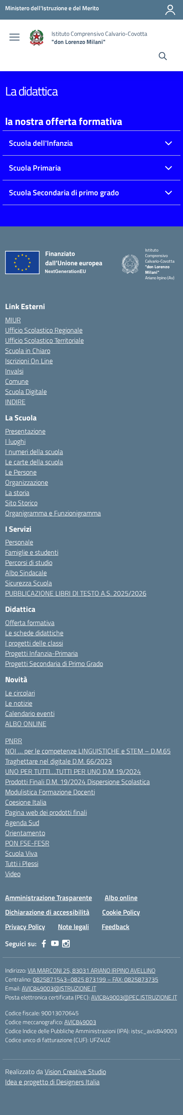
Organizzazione (26, 482)
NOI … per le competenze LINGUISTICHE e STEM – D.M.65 (88, 751)
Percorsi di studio (28, 562)
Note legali (73, 926)
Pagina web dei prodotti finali (46, 812)
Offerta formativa (29, 622)
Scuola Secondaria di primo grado (64, 192)
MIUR (13, 320)
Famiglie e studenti (31, 552)
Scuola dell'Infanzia (41, 143)
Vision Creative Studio (75, 1071)
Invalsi (14, 371)
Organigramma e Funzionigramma (53, 513)
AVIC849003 (80, 1021)
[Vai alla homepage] (36, 37)
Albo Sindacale (26, 573)
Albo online (121, 897)
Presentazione (25, 431)
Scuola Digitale (26, 391)
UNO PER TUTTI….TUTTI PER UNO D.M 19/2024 (73, 771)
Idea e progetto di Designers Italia (52, 1082)
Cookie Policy (121, 912)
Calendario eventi (29, 713)
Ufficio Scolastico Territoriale (44, 340)
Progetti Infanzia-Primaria (41, 653)
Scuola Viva (21, 853)
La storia (17, 492)
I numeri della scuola (34, 451)
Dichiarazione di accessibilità (47, 912)
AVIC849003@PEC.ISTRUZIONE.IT (134, 997)
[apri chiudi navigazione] (14, 38)
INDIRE (15, 402)
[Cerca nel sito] (162, 57)
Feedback (115, 926)
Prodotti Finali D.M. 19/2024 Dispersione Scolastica (77, 781)
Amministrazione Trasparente (48, 897)
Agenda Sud (22, 822)
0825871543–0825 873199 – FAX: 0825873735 (95, 979)
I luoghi (15, 441)
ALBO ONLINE (25, 723)
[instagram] (66, 943)
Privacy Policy (25, 926)
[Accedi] (170, 9)
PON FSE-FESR (27, 843)
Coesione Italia (25, 802)
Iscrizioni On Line (29, 361)
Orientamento (25, 833)
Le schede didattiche (34, 633)
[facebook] (44, 943)
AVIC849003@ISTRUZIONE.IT (59, 988)
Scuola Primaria (35, 168)
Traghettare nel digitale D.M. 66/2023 (58, 761)
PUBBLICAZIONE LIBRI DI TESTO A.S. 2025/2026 (75, 593)
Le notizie (18, 703)
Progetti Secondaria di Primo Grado (54, 663)
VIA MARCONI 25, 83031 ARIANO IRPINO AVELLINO (91, 970)
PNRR (13, 741)
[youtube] (55, 943)
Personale (19, 542)
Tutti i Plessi (21, 863)
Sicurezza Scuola (28, 583)
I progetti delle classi (34, 643)
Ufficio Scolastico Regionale (44, 330)
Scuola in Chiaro (27, 350)
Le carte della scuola (34, 462)
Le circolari (20, 693)
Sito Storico (21, 503)
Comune (17, 381)
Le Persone (21, 472)
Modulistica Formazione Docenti (50, 792)
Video (12, 874)
